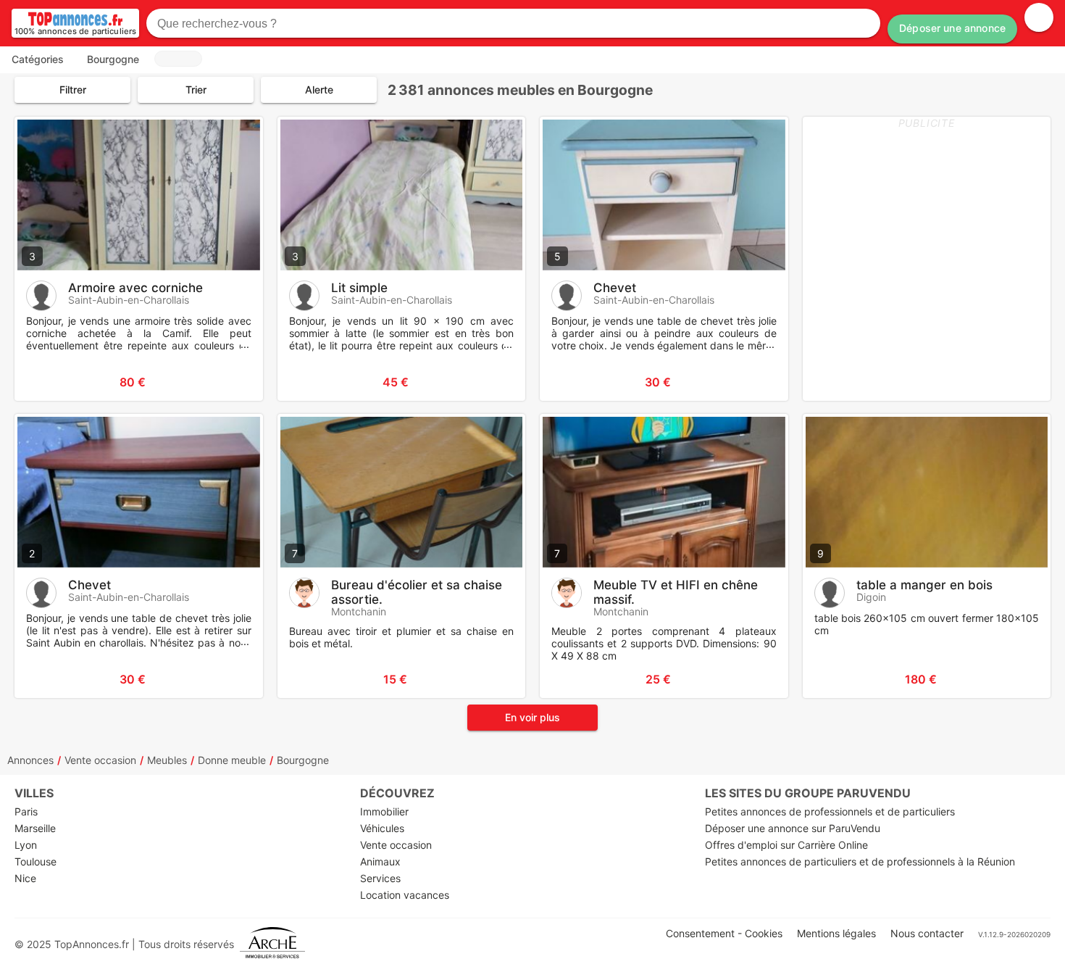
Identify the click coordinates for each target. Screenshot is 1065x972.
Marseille (35, 828)
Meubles (167, 760)
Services (380, 878)
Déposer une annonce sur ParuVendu (792, 828)
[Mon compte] (1038, 17)
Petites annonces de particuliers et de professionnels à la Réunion (860, 861)
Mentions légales (836, 933)
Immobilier (384, 811)
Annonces (30, 760)
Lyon (25, 845)
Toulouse (35, 861)
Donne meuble (232, 760)
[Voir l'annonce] (228, 382)
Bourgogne (303, 760)
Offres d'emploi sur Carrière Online (786, 845)
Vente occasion (100, 760)
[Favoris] (43, 382)
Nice (25, 878)
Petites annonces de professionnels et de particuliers (830, 811)
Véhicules (382, 828)
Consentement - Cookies (724, 933)
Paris (26, 811)
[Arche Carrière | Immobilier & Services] (272, 944)
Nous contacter (927, 933)
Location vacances (404, 895)
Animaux (380, 861)
